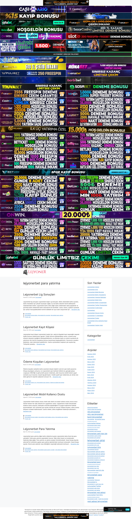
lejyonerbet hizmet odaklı (31, 417)
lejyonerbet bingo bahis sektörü (93, 427)
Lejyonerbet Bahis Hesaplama (96, 295)
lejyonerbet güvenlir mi (93, 458)
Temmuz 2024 (91, 382)
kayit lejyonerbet (94, 417)
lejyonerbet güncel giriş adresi (96, 456)
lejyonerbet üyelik (92, 499)
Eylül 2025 (90, 356)
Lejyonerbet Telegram (93, 480)
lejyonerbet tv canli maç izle (95, 484)
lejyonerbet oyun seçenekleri (92, 472)
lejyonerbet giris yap (93, 445)
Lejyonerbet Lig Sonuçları (39, 294)
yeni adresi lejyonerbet (61, 449)
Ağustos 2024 (91, 380)
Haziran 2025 (91, 359)
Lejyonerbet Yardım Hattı (95, 325)
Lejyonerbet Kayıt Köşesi (38, 327)
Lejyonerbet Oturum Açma (95, 313)
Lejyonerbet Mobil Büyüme (95, 292)
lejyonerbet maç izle (93, 468)
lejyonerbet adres (100, 419)
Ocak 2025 (90, 367)
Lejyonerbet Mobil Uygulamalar (97, 302)
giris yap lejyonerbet (95, 414)
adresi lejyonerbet (92, 407)
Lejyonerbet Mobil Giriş (94, 300)
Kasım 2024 (91, 372)
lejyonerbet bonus (92, 429)
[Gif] (66, 129)
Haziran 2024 (91, 385)
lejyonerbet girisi (96, 440)
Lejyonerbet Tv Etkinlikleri (95, 315)
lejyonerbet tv (92, 482)
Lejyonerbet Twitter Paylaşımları (97, 305)
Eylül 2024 (90, 377)
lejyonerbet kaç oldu (93, 466)
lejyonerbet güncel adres (31, 315)
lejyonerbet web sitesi (93, 488)
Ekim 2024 (90, 375)
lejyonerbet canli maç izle (97, 434)
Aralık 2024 (90, 369)
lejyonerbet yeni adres (93, 490)
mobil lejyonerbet (103, 499)
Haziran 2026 (91, 354)
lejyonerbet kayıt (94, 462)
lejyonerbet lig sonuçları (44, 315)
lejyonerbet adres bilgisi (92, 421)
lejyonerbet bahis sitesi (93, 425)
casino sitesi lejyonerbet (94, 409)
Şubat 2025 (91, 364)
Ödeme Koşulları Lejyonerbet (41, 361)
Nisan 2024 (90, 390)
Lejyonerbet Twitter (94, 486)
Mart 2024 (90, 393)
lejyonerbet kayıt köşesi (44, 350)
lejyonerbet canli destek (94, 431)
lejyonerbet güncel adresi (96, 454)
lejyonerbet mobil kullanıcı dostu (46, 417)
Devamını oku (76, 309)
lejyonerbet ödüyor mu (31, 382)
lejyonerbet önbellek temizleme (93, 497)
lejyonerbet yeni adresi (96, 492)
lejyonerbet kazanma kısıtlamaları (93, 464)
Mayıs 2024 (91, 388)
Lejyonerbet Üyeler (93, 318)
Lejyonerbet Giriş (92, 289)
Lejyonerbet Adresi (93, 287)
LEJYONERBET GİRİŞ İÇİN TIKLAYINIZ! (66, 54)
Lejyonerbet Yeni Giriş (95, 495)
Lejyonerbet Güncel (92, 449)
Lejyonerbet (28, 313)
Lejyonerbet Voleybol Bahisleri (96, 297)
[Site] (33, 93)
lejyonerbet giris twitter (94, 443)
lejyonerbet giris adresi (93, 437)
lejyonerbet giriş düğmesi (31, 350)
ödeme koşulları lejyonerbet (57, 382)
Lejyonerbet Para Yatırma (39, 428)
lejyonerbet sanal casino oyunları (46, 449)
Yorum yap (28, 317)
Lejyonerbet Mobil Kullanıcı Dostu (44, 394)
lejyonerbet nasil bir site (95, 470)
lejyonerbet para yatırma (57, 315)
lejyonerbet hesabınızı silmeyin (96, 460)
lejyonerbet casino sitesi (94, 436)
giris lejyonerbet (93, 412)
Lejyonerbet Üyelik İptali (94, 308)
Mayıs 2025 (90, 362)
